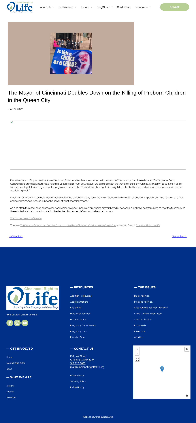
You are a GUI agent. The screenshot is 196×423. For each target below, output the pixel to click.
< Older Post (16, 236)
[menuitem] (47, 7)
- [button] (137, 353)
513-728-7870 (77, 363)
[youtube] (24, 323)
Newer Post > (179, 236)
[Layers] (187, 349)
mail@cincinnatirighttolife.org (87, 367)
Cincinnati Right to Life (148, 225)
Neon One (108, 416)
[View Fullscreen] (137, 359)
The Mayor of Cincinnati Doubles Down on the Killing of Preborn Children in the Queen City (68, 225)
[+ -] (161, 372)
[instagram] (17, 323)
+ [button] (137, 349)
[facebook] (9, 323)
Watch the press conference (25, 218)
